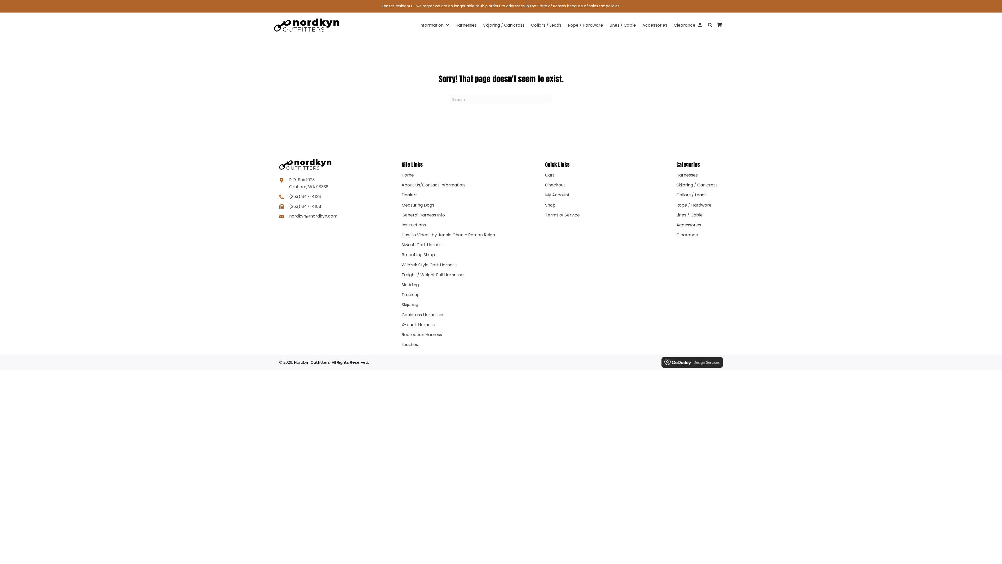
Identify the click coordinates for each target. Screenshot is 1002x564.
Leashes (410, 345)
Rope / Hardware (694, 205)
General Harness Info (423, 215)
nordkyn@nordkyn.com (313, 216)
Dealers (410, 195)
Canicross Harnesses (423, 315)
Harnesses (687, 175)
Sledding (410, 285)
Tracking (411, 295)
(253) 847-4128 (305, 196)
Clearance (687, 235)
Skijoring (410, 305)
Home (408, 175)
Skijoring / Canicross (697, 185)
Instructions (414, 225)
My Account (557, 195)
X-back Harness (418, 325)
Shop (550, 205)
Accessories (688, 225)
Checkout (555, 185)
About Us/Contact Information (433, 185)
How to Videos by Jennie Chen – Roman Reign (448, 235)
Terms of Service (562, 215)
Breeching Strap (418, 255)
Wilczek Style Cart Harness (429, 265)
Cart (549, 175)
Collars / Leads (691, 195)
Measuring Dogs (418, 205)
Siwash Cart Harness (423, 245)
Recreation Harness (422, 335)
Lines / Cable (689, 215)
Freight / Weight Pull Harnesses (434, 275)
